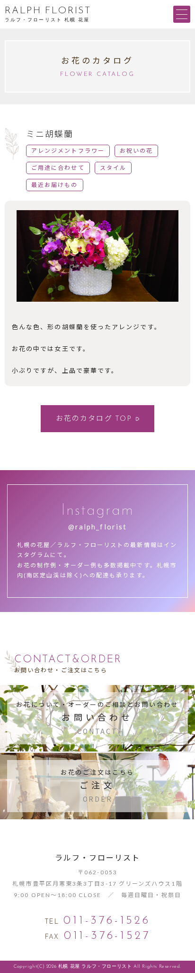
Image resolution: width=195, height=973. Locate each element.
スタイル (113, 167)
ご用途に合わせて (58, 167)
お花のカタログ (94, 418)
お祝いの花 (136, 150)
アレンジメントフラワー (68, 150)
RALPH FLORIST (48, 11)
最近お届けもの (54, 184)
